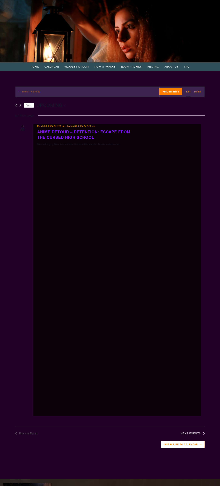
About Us (171, 66)
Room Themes (131, 66)
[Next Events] (20, 105)
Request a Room (76, 66)
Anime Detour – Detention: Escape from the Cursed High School (83, 134)
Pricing (153, 66)
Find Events (171, 91)
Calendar (51, 66)
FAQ (186, 66)
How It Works (105, 66)
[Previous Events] (16, 105)
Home (35, 66)
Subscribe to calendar (181, 444)
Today (29, 105)
